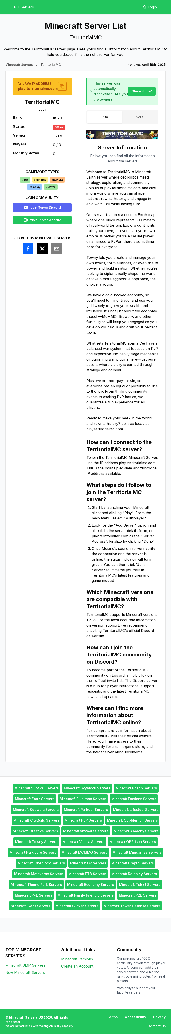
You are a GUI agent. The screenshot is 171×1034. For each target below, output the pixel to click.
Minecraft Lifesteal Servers (135, 809)
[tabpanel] (122, 449)
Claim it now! (142, 91)
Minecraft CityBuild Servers (36, 820)
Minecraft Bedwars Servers (36, 809)
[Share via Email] (56, 248)
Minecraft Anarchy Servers (136, 831)
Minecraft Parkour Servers (86, 809)
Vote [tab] (139, 117)
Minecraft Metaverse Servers (38, 874)
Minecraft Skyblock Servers (87, 788)
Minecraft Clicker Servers (76, 906)
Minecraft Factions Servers (133, 799)
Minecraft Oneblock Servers (41, 863)
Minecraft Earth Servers (34, 799)
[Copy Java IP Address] (62, 86)
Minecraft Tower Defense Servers (132, 906)
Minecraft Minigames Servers (136, 852)
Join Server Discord (45, 207)
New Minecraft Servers (25, 972)
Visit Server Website (45, 220)
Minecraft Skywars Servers (85, 831)
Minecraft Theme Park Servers (36, 884)
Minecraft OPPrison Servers (133, 841)
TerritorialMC (51, 64)
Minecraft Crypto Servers (132, 863)
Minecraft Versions (77, 959)
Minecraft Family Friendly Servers (85, 895)
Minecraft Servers (19, 64)
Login (152, 7)
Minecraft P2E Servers (137, 895)
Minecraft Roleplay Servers (134, 874)
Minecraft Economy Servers (90, 884)
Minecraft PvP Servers (83, 820)
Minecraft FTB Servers (87, 874)
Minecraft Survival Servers (36, 788)
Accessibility (135, 1017)
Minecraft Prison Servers (136, 788)
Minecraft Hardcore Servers (33, 852)
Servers (27, 7)
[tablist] (122, 117)
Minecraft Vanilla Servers (83, 841)
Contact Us (156, 1026)
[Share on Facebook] (28, 248)
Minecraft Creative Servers (35, 831)
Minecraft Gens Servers (30, 906)
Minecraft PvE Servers (33, 895)
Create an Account (77, 966)
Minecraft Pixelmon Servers (83, 799)
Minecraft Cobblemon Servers (132, 820)
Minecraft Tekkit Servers (139, 884)
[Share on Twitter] (42, 248)
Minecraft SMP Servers (25, 965)
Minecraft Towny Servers (36, 841)
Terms (112, 1017)
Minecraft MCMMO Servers (84, 852)
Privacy (159, 1017)
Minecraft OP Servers (88, 863)
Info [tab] (105, 117)
